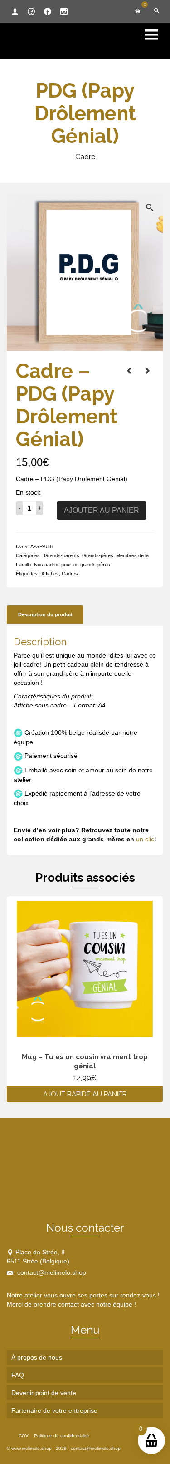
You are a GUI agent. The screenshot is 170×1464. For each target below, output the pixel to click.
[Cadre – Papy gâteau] (147, 371)
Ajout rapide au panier (85, 1094)
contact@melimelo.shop (50, 1272)
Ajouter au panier (101, 510)
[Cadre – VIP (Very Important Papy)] (129, 371)
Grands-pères (97, 555)
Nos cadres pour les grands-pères (72, 564)
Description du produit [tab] (45, 614)
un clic (145, 839)
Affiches (50, 573)
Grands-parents (61, 555)
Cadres (70, 573)
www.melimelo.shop (31, 1448)
